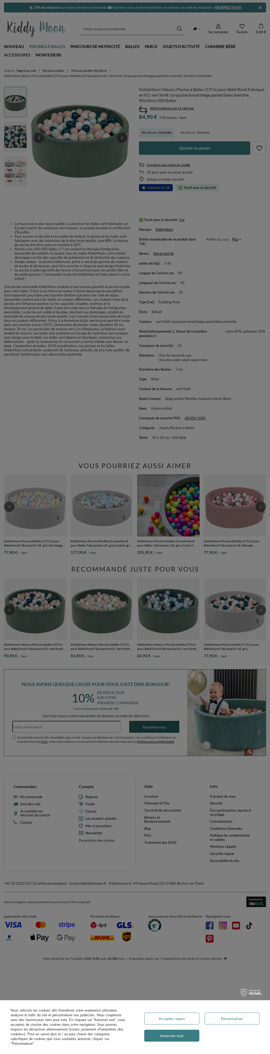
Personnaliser (232, 1018)
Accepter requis (172, 1018)
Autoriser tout (172, 1035)
